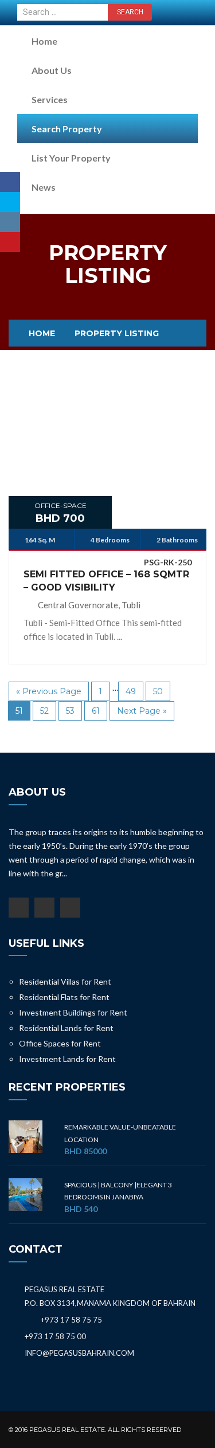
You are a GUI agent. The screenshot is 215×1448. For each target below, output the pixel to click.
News (44, 187)
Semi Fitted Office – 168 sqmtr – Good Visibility (106, 581)
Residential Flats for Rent (64, 997)
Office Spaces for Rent (60, 1043)
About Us (52, 70)
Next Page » (142, 711)
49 (131, 691)
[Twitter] (10, 202)
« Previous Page (48, 691)
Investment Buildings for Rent (73, 1012)
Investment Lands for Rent (67, 1059)
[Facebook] (10, 182)
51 (19, 711)
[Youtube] (10, 242)
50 (158, 691)
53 (70, 711)
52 (44, 711)
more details (108, 439)
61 (96, 711)
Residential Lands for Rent (66, 1028)
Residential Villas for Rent (65, 981)
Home (44, 41)
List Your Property (71, 157)
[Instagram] (10, 222)
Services (50, 99)
